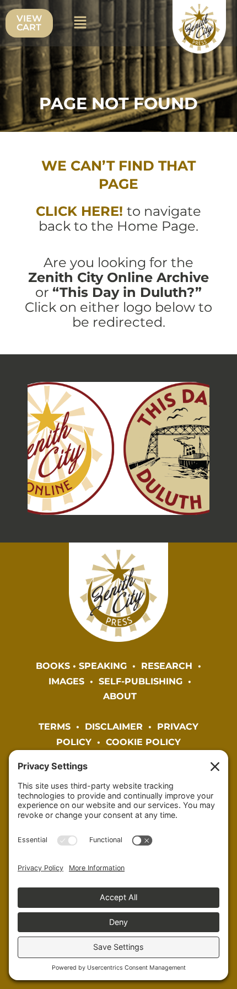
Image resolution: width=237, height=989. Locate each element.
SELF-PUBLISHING (140, 681)
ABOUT (120, 695)
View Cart (29, 23)
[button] (80, 23)
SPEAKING (103, 665)
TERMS (55, 726)
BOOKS (53, 665)
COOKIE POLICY (143, 741)
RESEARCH (166, 665)
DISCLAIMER (114, 726)
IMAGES (66, 681)
